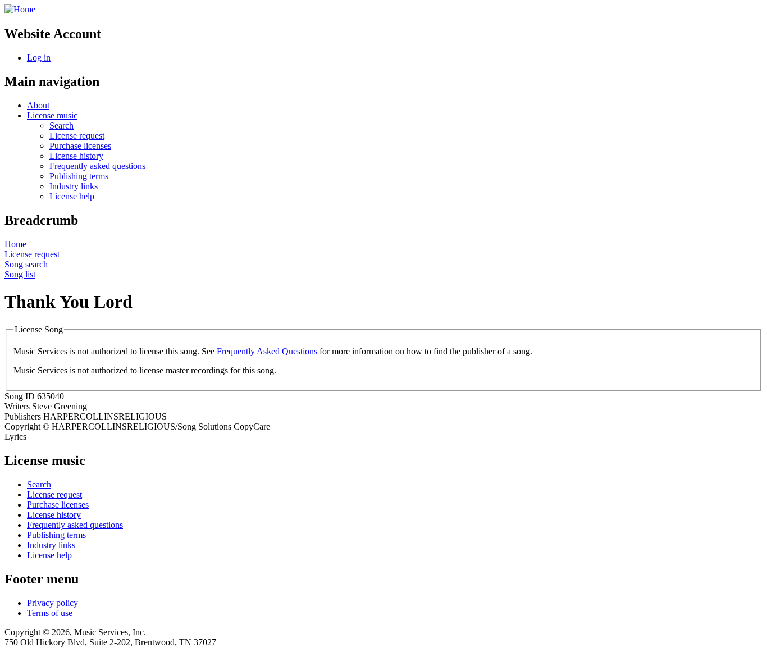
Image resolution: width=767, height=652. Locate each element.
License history (76, 156)
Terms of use (49, 613)
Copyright (22, 426)
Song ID (19, 396)
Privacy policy (52, 603)
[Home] (19, 9)
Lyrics (15, 436)
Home (15, 244)
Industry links (73, 186)
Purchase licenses (80, 146)
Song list (19, 274)
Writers (17, 406)
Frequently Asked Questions (267, 351)
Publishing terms (78, 176)
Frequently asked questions (97, 166)
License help (71, 196)
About (38, 105)
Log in (39, 57)
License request (76, 135)
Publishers (22, 416)
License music (52, 115)
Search (61, 125)
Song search (26, 264)
